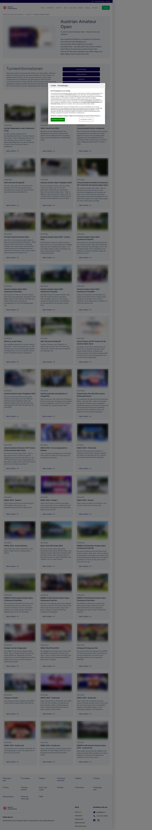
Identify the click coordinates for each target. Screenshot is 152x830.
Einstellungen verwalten (86, 119)
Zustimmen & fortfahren (58, 119)
